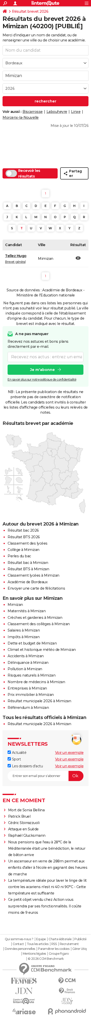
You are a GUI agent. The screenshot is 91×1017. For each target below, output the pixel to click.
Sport (16, 759)
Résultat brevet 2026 (30, 11)
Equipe (41, 939)
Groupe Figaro (59, 953)
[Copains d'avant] (24, 1001)
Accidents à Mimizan (26, 656)
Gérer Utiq (79, 949)
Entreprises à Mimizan (27, 688)
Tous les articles (38, 944)
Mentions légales (34, 953)
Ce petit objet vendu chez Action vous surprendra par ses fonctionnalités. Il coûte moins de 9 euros (44, 906)
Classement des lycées (28, 543)
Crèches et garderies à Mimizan (35, 617)
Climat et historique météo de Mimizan (42, 649)
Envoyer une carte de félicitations (36, 588)
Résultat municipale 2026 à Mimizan (39, 701)
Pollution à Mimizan (25, 669)
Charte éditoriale (60, 939)
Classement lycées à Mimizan (33, 575)
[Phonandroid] (67, 1011)
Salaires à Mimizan (24, 630)
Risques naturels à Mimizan (31, 675)
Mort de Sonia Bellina (26, 810)
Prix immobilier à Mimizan (31, 694)
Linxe (76, 111)
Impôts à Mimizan (23, 637)
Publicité (80, 939)
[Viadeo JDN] (67, 1001)
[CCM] (67, 981)
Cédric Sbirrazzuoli (24, 822)
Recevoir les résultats (29, 173)
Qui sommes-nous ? (19, 939)
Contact (18, 944)
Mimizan (15, 604)
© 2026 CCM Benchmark (46, 959)
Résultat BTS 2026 (24, 537)
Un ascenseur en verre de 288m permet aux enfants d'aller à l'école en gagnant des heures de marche (47, 867)
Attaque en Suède (23, 829)
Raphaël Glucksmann (27, 835)
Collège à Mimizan (23, 549)
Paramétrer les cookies (53, 949)
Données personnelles (20, 949)
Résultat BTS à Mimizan (28, 569)
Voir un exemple (69, 752)
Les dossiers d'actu (27, 766)
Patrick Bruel (19, 816)
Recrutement (69, 944)
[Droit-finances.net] (67, 991)
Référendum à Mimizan (28, 707)
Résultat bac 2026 (23, 530)
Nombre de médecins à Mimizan (36, 682)
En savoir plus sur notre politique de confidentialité (42, 379)
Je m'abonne (42, 369)
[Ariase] (24, 1011)
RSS (54, 944)
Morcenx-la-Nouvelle (21, 117)
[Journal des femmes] (24, 981)
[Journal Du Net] (24, 991)
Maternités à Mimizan (27, 611)
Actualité (18, 752)
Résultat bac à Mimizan (28, 562)
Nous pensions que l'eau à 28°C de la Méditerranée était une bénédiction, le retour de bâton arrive (46, 848)
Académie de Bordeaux (28, 582)
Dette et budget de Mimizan (32, 643)
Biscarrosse (32, 111)
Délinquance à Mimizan (28, 662)
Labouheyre (57, 111)
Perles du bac (19, 556)
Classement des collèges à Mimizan (39, 624)
